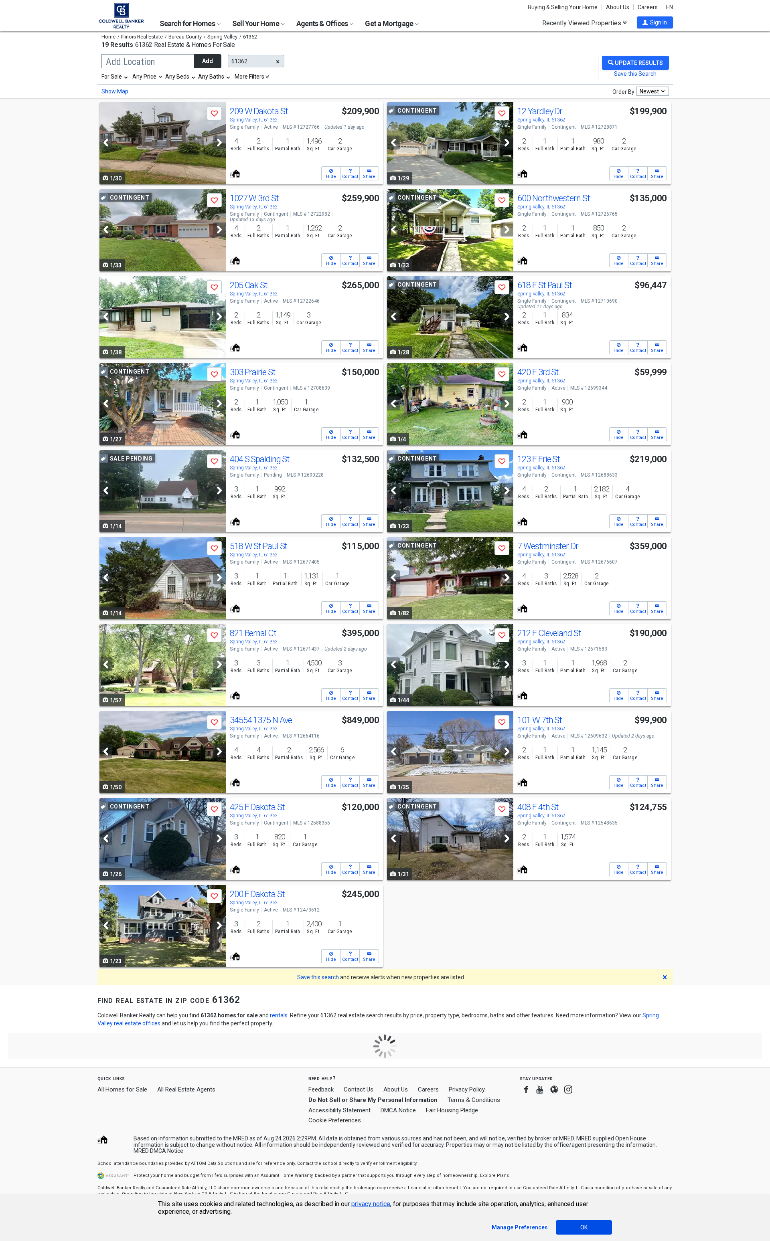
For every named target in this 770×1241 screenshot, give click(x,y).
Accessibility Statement (339, 1110)
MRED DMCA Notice (158, 1151)
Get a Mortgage (389, 23)
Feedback (321, 1090)
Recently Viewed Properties (582, 22)
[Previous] (105, 142)
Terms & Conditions (474, 1100)
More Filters (249, 76)
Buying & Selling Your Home (563, 7)
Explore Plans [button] (494, 1175)
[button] (655, 22)
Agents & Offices (322, 23)
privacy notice (370, 1204)
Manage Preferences (520, 1227)
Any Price (144, 76)
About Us (617, 7)
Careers (648, 7)
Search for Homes (188, 23)
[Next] (219, 142)
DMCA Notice (398, 1110)
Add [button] (207, 61)
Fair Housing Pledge (452, 1110)
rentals (279, 1015)
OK (584, 1227)
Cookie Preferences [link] (334, 1120)
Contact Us (358, 1089)
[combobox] (115, 76)
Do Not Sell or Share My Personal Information (373, 1100)
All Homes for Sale (122, 1089)
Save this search (318, 977)
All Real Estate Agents (186, 1089)
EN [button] (669, 7)
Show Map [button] (114, 91)
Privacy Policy (467, 1089)
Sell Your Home (256, 23)
